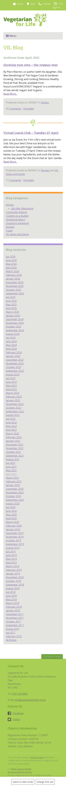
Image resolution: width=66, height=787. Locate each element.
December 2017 (14, 614)
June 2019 (11, 555)
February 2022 (14, 437)
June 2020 (11, 511)
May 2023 (11, 385)
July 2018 (11, 592)
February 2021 (14, 481)
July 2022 (11, 418)
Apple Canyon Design (21, 768)
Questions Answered (17, 223)
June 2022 (11, 422)
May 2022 (11, 426)
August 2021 (12, 459)
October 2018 (13, 581)
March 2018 (12, 603)
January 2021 (13, 485)
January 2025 (13, 315)
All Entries (11, 640)
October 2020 (13, 496)
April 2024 (11, 348)
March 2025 (12, 312)
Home (19, 4)
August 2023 (12, 374)
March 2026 (12, 271)
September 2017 (15, 625)
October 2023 (13, 367)
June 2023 (11, 382)
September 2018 (15, 584)
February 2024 (14, 352)
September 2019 (15, 544)
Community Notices (16, 212)
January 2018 (13, 610)
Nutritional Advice (15, 219)
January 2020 (13, 529)
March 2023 (12, 393)
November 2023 (15, 363)
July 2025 (11, 297)
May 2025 (11, 304)
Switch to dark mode (22, 781)
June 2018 (11, 595)
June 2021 (11, 466)
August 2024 (12, 334)
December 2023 (14, 359)
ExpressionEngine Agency (20, 771)
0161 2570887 (20, 693)
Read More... (10, 94)
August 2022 (12, 415)
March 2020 (12, 522)
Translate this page (52, 656)
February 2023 (14, 396)
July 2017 (11, 632)
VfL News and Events (17, 234)
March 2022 (12, 433)
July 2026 (11, 256)
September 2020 (15, 500)
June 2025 (11, 300)
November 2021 (15, 448)
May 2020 (11, 514)
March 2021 (12, 477)
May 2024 (11, 345)
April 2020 (11, 518)
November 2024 (15, 323)
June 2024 (11, 341)
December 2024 (14, 319)
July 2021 (11, 463)
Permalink (28, 108)
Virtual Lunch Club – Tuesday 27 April (30, 133)
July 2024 (11, 337)
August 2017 (12, 629)
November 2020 (15, 492)
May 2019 (11, 559)
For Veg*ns (57, 5)
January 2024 (13, 356)
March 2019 (12, 566)
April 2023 (11, 389)
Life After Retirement (22, 208)
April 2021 (11, 474)
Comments (15, 108)
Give (32, 4)
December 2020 (14, 489)
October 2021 (13, 452)
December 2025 (14, 282)
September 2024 (15, 330)
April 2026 (11, 267)
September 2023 (15, 371)
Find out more (37, 757)
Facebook (18, 713)
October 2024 (13, 326)
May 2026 (11, 264)
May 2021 (11, 470)
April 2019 (11, 562)
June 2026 (11, 260)
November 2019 (15, 536)
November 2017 (15, 618)
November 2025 (15, 286)
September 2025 (15, 293)
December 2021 (14, 444)
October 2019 (13, 540)
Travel (9, 230)
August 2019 (12, 548)
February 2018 (14, 606)
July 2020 (11, 507)
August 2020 (12, 503)
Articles (45, 102)
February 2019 (14, 570)
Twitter (16, 719)
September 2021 (15, 455)
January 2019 (13, 573)
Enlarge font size (45, 781)
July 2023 (11, 378)
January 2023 (13, 400)
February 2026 (14, 275)
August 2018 (12, 588)
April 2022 (11, 430)
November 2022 (15, 404)
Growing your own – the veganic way (30, 65)
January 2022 (13, 441)
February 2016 (14, 636)
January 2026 (13, 278)
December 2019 (14, 533)
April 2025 (11, 308)
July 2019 (11, 551)
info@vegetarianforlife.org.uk (30, 700)
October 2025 (13, 289)
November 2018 (15, 577)
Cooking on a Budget (17, 216)
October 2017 (13, 621)
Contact (46, 4)
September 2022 (15, 411)
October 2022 (13, 407)
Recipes (45, 170)
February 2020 (14, 525)
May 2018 (11, 599)
